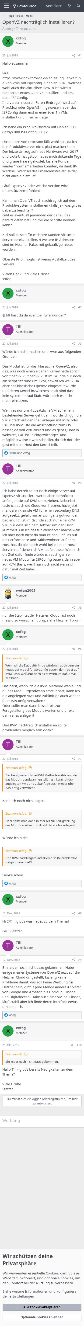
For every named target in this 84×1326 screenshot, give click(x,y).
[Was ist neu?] (69, 5)
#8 (80, 913)
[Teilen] (74, 55)
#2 (80, 307)
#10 (79, 1045)
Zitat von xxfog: (16, 768)
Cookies (52, 1273)
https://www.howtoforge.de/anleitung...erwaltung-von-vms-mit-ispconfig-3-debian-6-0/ (41, 80)
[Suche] (78, 5)
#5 (80, 608)
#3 (80, 344)
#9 (80, 960)
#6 (80, 649)
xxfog (10, 29)
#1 (80, 55)
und (19, 453)
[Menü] (6, 6)
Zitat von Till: (14, 658)
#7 (80, 759)
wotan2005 (25, 590)
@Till (6, 315)
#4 (80, 483)
